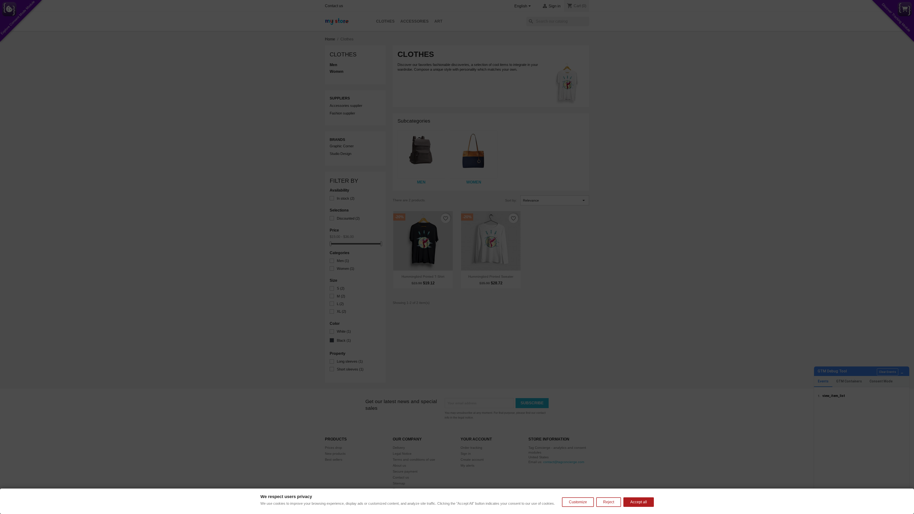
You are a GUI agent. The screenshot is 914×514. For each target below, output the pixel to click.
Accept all (638, 502)
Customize (578, 502)
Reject (608, 502)
